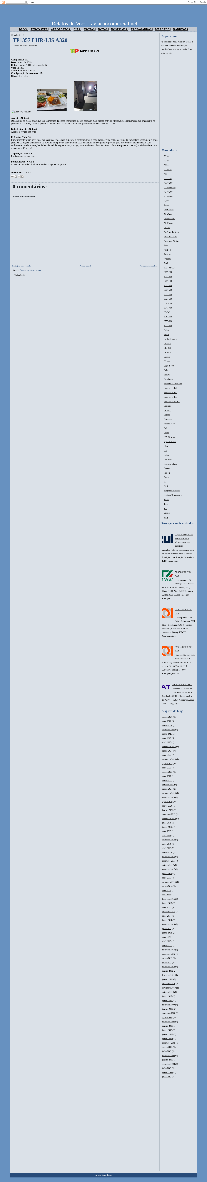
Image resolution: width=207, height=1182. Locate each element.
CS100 (167, 361)
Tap (165, 508)
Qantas (167, 468)
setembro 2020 (168, 797)
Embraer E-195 (170, 397)
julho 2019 (166, 823)
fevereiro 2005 (168, 1055)
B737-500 (168, 281)
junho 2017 (167, 873)
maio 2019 (166, 831)
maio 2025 (166, 738)
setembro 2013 (168, 924)
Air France (168, 223)
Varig (166, 517)
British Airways (170, 339)
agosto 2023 (167, 763)
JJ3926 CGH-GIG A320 (182, 685)
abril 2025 (166, 742)
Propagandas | (142, 29)
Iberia (166, 433)
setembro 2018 (168, 840)
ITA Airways (169, 437)
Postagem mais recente (21, 266)
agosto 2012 (167, 958)
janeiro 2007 (167, 1034)
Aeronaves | (39, 29)
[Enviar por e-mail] (12, 176)
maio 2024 (166, 755)
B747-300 (168, 303)
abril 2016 (166, 895)
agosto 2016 (167, 886)
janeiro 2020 (167, 810)
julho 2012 (166, 962)
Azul (166, 263)
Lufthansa (168, 459)
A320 (166, 165)
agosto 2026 (167, 717)
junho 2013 (167, 933)
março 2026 (167, 725)
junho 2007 (167, 1030)
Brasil (166, 334)
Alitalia (167, 227)
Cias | (77, 29)
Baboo (166, 330)
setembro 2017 (168, 869)
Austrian (167, 254)
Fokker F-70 (169, 424)
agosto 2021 (167, 789)
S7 (165, 482)
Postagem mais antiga (148, 266)
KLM (166, 446)
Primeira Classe (170, 464)
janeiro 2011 (167, 979)
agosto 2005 (167, 1047)
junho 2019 (167, 827)
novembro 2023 (169, 759)
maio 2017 (166, 878)
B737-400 (168, 277)
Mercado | (163, 29)
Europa (167, 415)
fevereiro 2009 (168, 1005)
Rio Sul (167, 473)
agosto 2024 (167, 751)
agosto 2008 (167, 1017)
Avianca (167, 259)
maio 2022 (166, 776)
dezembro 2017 (168, 861)
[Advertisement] (178, 101)
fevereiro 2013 (168, 950)
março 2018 (167, 852)
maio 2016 (166, 890)
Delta (166, 370)
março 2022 (167, 780)
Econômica (168, 379)
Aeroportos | (61, 29)
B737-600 (168, 285)
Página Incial (19, 275)
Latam (166, 455)
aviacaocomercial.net (30, 45)
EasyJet (167, 375)
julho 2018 (166, 844)
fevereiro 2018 (168, 857)
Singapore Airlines (172, 491)
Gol (165, 428)
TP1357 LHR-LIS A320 (40, 40)
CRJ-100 (167, 348)
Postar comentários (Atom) (30, 270)
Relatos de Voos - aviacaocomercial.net (94, 24)
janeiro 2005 (167, 1060)
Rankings (180, 29)
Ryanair (167, 477)
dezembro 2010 (168, 983)
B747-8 (167, 312)
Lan (165, 450)
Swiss (166, 499)
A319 (166, 161)
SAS (166, 486)
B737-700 (168, 290)
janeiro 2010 (167, 1000)
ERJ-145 (167, 410)
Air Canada (169, 210)
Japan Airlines (170, 441)
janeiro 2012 (167, 971)
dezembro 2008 (168, 1013)
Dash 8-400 (169, 366)
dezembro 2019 (168, 814)
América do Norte (171, 232)
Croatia (167, 357)
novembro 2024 (169, 746)
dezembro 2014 (168, 912)
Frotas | (90, 29)
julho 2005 (166, 1051)
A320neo (168, 170)
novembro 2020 (169, 793)
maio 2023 (166, 768)
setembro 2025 (168, 730)
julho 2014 (166, 916)
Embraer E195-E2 (172, 401)
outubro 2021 (168, 785)
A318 (166, 156)
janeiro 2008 (167, 1026)
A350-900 (168, 196)
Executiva (168, 419)
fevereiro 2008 (168, 1022)
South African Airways (173, 495)
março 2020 (167, 806)
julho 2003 (166, 1068)
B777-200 (168, 321)
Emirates (167, 406)
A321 (166, 174)
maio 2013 (166, 937)
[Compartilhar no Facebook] (22, 176)
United (167, 513)
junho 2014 (167, 920)
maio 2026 (166, 721)
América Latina (170, 236)
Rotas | (103, 29)
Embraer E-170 (170, 388)
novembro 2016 (169, 882)
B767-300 (168, 317)
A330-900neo (169, 187)
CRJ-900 (167, 352)
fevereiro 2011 (168, 975)
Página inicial (85, 266)
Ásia (166, 245)
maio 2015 (166, 907)
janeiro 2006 (167, 1038)
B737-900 (168, 299)
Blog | (23, 29)
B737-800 (168, 294)
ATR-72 (167, 250)
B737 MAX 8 (169, 268)
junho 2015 (167, 903)
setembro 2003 (168, 1064)
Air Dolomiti (169, 219)
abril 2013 (166, 941)
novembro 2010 (169, 988)
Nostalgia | (120, 29)
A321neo (168, 178)
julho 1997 (166, 1077)
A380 (166, 201)
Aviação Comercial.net (103, 1175)
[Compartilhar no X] (19, 176)
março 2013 (167, 945)
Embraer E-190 (170, 392)
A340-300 (168, 192)
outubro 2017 (168, 865)
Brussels (167, 343)
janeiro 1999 (167, 1072)
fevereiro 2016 (168, 899)
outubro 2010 (168, 992)
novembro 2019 (169, 818)
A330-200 (168, 183)
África (166, 205)
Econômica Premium (173, 384)
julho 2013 (166, 928)
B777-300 (168, 326)
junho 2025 (167, 734)
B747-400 (168, 308)
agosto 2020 (167, 801)
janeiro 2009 (167, 1009)
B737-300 (168, 272)
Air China (168, 214)
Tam (166, 504)
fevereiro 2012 (168, 967)
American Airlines (171, 241)
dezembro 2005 (168, 1043)
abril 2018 (166, 848)
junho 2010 (167, 996)
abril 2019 (166, 835)
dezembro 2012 (168, 954)
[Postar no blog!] (15, 176)
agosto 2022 (167, 772)
